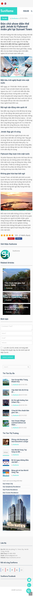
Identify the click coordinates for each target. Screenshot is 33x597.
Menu (25, 11)
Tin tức (4, 18)
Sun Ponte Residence (10, 490)
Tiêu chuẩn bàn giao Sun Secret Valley (15, 284)
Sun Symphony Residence (11, 487)
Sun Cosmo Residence (10, 493)
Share (19, 238)
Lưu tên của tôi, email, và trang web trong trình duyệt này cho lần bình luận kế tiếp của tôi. (15, 350)
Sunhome (15, 18)
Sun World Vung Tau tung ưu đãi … (19, 451)
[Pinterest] (7, 570)
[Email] (21, 570)
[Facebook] (3, 570)
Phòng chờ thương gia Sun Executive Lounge (19, 440)
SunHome (7, 10)
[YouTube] (17, 570)
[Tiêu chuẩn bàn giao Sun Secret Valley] (16, 280)
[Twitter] (12, 570)
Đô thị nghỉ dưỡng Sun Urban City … (19, 401)
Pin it (12, 238)
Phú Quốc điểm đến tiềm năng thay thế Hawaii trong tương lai (16, 296)
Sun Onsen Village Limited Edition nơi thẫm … (18, 423)
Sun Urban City (8, 484)
